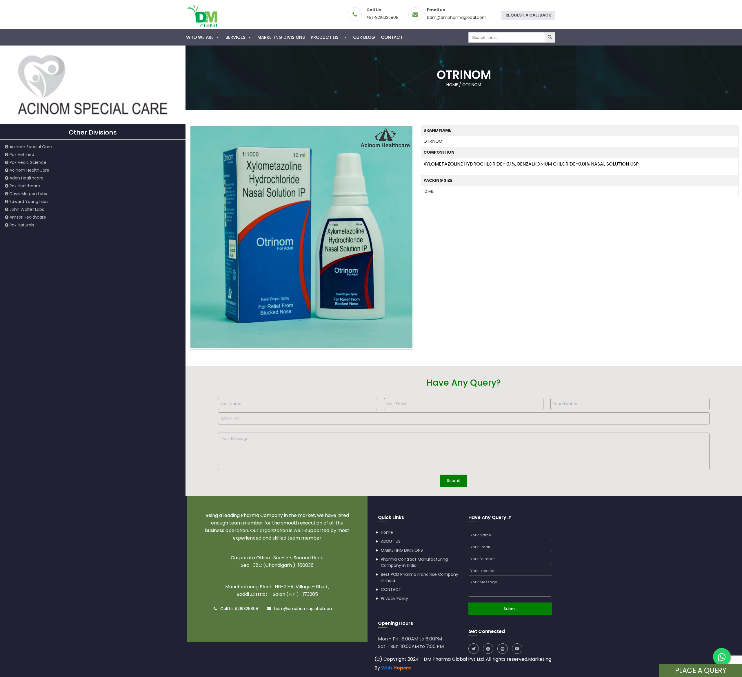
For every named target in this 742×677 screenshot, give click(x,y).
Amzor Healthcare (27, 217)
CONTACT (392, 37)
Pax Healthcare (24, 186)
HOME (452, 85)
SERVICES (235, 37)
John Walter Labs (26, 209)
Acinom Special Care (30, 147)
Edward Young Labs (28, 201)
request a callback (528, 15)
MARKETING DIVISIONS (281, 37)
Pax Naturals (21, 225)
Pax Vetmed (21, 154)
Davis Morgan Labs (27, 194)
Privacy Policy (394, 598)
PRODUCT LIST (326, 37)
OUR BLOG (364, 37)
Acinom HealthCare (28, 170)
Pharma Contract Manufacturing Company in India (414, 562)
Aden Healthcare (25, 178)
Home (387, 532)
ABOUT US (391, 541)
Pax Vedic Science (27, 162)
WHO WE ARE (200, 37)
